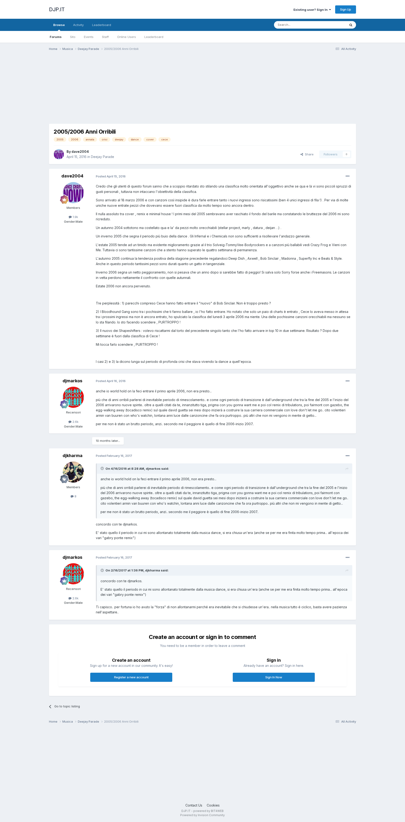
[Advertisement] (134, 91)
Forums (56, 37)
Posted (111, 176)
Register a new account (131, 677)
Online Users (126, 37)
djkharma (72, 455)
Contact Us (193, 805)
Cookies (213, 805)
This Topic (332, 24)
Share (308, 154)
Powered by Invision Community (202, 815)
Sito (72, 37)
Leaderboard (153, 37)
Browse (59, 25)
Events (89, 37)
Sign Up (345, 9)
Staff (105, 37)
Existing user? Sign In (311, 9)
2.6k (75, 422)
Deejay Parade (102, 157)
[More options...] (347, 176)
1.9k (75, 217)
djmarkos (72, 380)
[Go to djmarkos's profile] (73, 397)
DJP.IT (56, 9)
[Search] (351, 25)
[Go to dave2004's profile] (59, 154)
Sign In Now (273, 677)
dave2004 (80, 152)
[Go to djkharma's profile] (73, 472)
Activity (78, 25)
